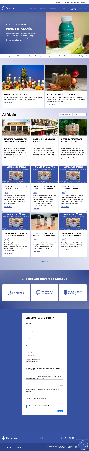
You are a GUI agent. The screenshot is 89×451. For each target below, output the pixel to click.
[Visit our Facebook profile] (65, 438)
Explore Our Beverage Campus (75, 2)
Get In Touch (82, 438)
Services (42, 8)
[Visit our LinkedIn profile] (73, 438)
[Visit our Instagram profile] (61, 438)
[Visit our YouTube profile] (69, 438)
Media (74, 8)
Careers (58, 2)
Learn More (8, 102)
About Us (64, 8)
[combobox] (65, 114)
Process (33, 8)
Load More (44, 261)
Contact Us (83, 8)
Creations (53, 8)
